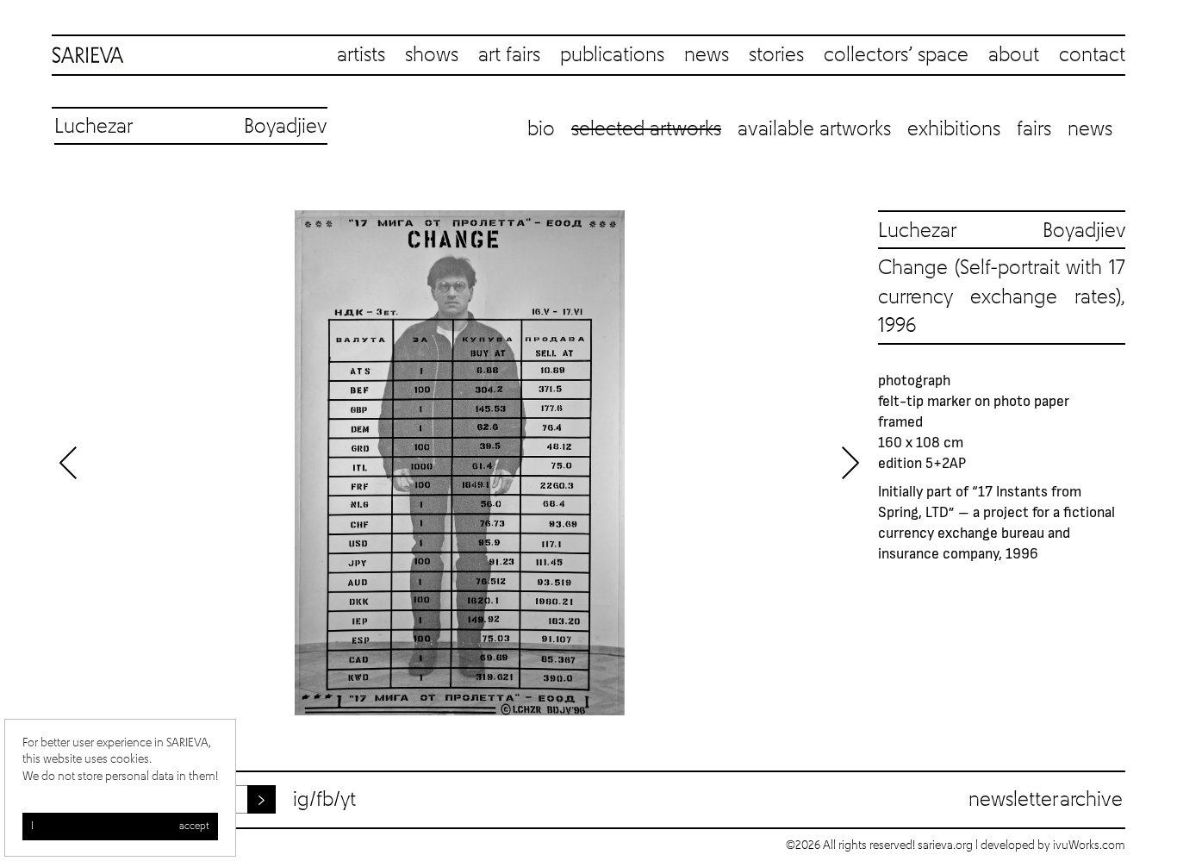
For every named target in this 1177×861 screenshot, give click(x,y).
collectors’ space (896, 55)
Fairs (1034, 129)
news (706, 55)
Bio (541, 129)
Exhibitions (953, 129)
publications (612, 55)
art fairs (509, 55)
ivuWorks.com (1089, 845)
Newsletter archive (1045, 799)
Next (850, 462)
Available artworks (814, 129)
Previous (69, 462)
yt (348, 799)
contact (1092, 55)
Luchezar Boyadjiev (1001, 231)
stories (776, 55)
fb (324, 799)
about (1013, 55)
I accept (120, 826)
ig (301, 799)
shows (431, 55)
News (1090, 129)
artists (361, 55)
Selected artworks (646, 129)
